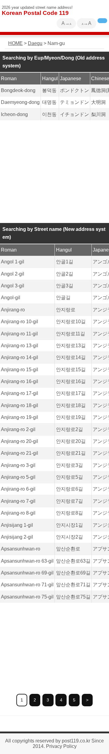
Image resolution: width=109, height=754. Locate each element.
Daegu (35, 43)
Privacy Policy (61, 746)
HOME (15, 43)
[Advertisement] (54, 172)
